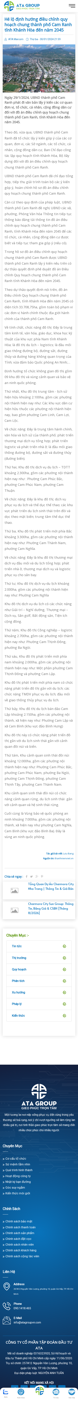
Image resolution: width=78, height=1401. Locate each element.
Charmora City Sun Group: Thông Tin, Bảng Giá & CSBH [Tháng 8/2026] (50, 908)
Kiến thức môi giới (17, 1193)
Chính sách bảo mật (18, 1221)
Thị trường (19, 958)
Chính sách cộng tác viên (22, 1256)
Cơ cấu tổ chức (15, 1158)
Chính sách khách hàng (20, 1250)
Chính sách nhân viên (19, 1244)
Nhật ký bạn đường (18, 1182)
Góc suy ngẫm (15, 1187)
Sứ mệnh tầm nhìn (17, 1164)
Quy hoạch (19, 969)
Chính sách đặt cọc (18, 1239)
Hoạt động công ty (18, 1176)
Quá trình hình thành (18, 1170)
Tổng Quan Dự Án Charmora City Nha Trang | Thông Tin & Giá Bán (51, 886)
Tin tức (17, 946)
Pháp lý (17, 1004)
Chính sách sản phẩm (19, 1233)
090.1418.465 (22, 1308)
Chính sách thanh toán (20, 1227)
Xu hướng (18, 992)
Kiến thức (18, 1015)
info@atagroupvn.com (27, 1322)
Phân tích (18, 981)
